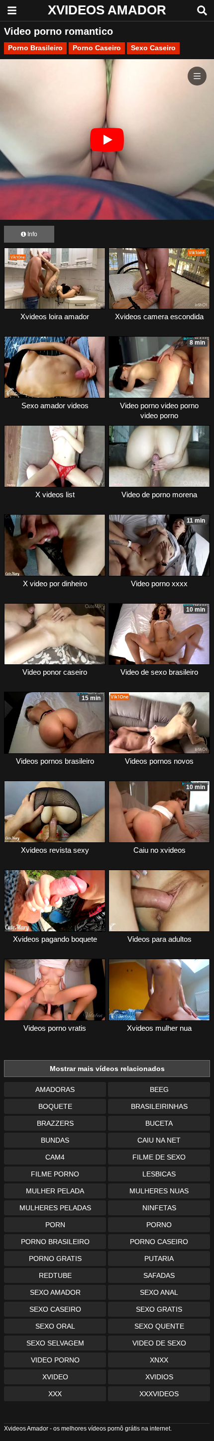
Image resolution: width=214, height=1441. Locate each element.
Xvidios (159, 1377)
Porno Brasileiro (35, 48)
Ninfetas (159, 1208)
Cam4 (55, 1157)
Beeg (159, 1089)
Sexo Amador (55, 1292)
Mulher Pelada (55, 1191)
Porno (159, 1225)
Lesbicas (159, 1174)
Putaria (159, 1258)
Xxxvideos (159, 1394)
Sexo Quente (159, 1326)
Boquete (55, 1106)
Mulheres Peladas (55, 1208)
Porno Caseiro (97, 48)
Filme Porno (55, 1174)
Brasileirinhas (159, 1106)
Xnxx (159, 1360)
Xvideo (55, 1377)
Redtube (55, 1275)
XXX (55, 1394)
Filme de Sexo (159, 1157)
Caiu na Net (159, 1140)
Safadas (159, 1275)
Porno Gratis (55, 1258)
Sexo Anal (159, 1292)
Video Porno (55, 1360)
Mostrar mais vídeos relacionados (107, 1069)
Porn (55, 1225)
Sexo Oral (55, 1326)
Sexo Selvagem (55, 1343)
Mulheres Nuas (159, 1191)
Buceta (159, 1123)
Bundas (55, 1140)
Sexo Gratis (159, 1309)
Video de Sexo (159, 1343)
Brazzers (55, 1123)
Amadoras (55, 1089)
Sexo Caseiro (153, 48)
